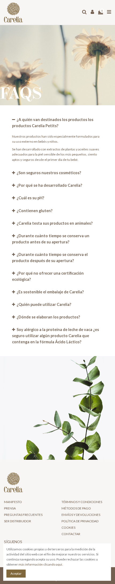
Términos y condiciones (82, 502)
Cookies (68, 527)
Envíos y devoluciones (81, 515)
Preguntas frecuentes (23, 515)
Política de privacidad (80, 521)
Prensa (10, 508)
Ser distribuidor (17, 521)
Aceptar (16, 573)
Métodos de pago (76, 508)
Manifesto (13, 502)
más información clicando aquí (40, 564)
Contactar (71, 534)
